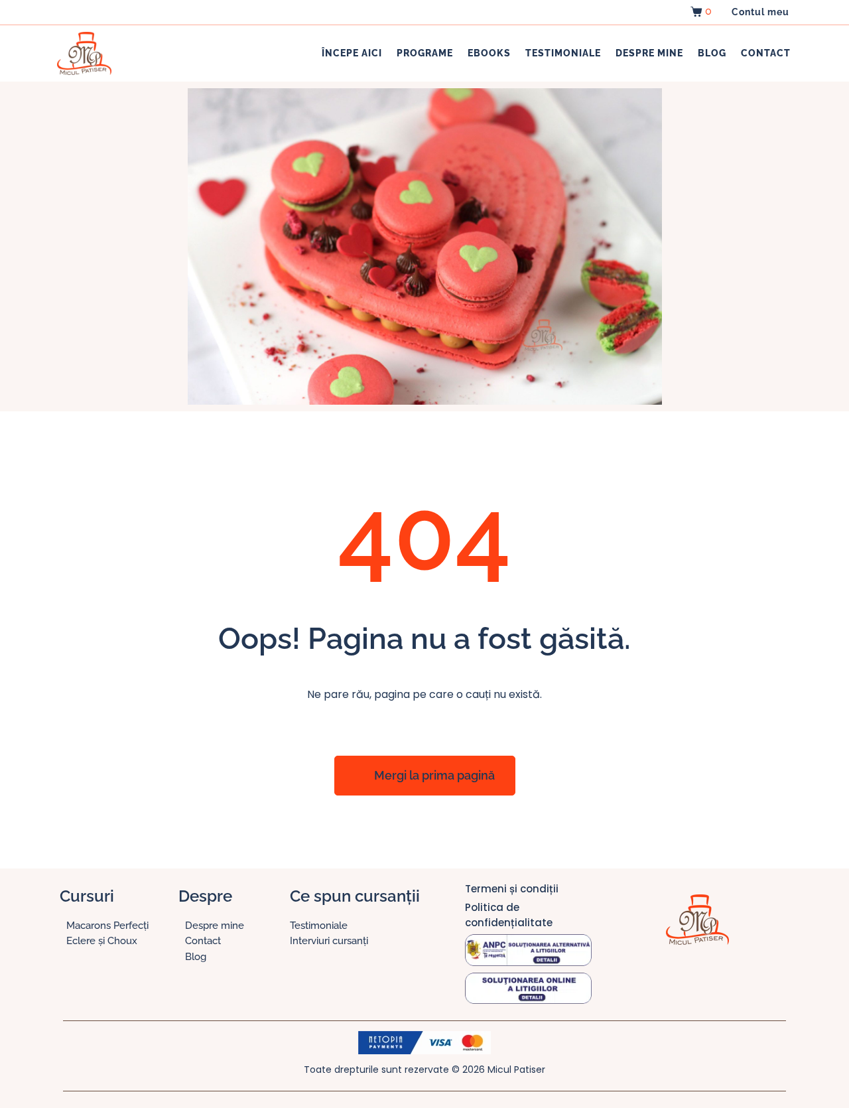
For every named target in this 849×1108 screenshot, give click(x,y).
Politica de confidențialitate (509, 915)
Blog (712, 53)
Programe (425, 53)
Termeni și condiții (511, 889)
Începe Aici (352, 53)
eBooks (489, 53)
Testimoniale (563, 53)
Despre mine (649, 53)
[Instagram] (684, 978)
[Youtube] (737, 978)
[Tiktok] (710, 978)
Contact (766, 53)
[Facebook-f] (657, 978)
